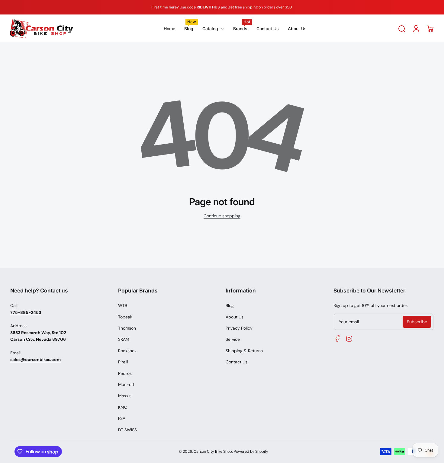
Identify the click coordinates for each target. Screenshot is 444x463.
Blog (230, 305)
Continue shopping (222, 216)
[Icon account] (416, 28)
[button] (402, 29)
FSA (121, 418)
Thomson (127, 328)
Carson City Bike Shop (213, 451)
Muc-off (126, 384)
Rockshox (127, 350)
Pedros (125, 373)
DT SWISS (127, 430)
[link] (213, 28)
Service (233, 339)
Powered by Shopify (251, 451)
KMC (122, 407)
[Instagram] (349, 338)
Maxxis (124, 395)
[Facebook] (337, 338)
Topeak (125, 317)
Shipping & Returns (244, 350)
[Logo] (41, 28)
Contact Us (236, 362)
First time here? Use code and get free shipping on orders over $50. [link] (222, 7)
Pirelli (123, 362)
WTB (122, 305)
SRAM (123, 339)
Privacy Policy (239, 328)
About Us (234, 317)
